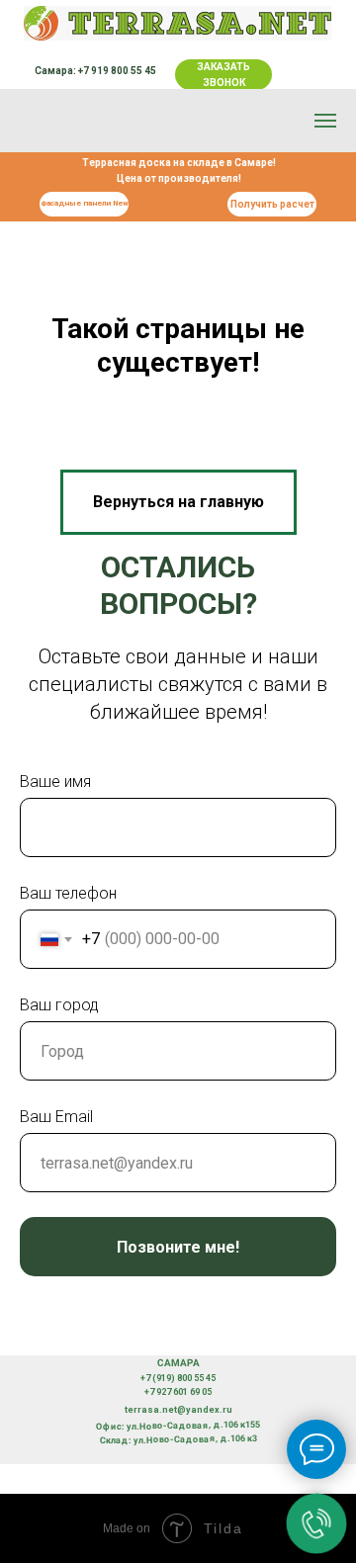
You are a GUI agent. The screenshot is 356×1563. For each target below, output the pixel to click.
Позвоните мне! (178, 1247)
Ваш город (59, 1005)
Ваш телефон (68, 893)
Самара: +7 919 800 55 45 (95, 70)
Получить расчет (272, 204)
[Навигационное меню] (325, 121)
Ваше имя (55, 781)
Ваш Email (56, 1116)
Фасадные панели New (85, 203)
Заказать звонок (223, 74)
